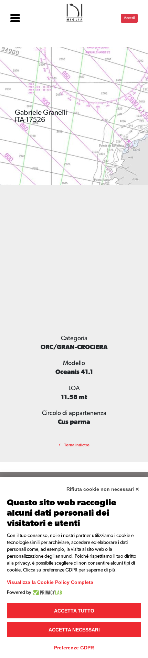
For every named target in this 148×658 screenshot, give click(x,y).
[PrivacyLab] (46, 592)
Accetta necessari (74, 629)
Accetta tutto (74, 611)
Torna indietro (76, 445)
